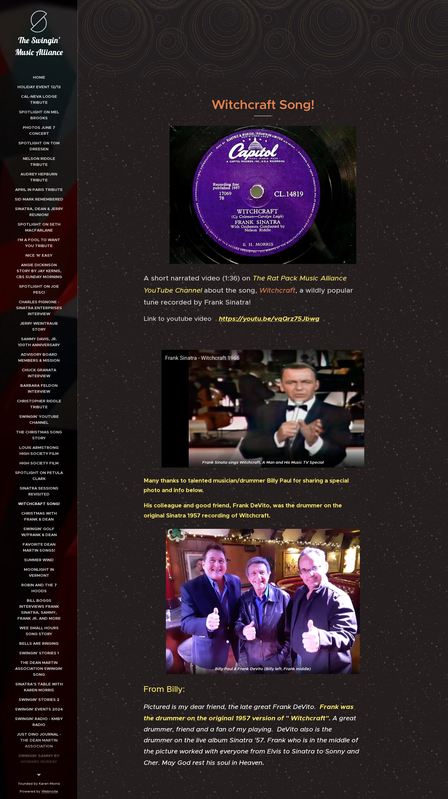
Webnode (49, 791)
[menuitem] (39, 77)
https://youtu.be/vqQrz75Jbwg (269, 318)
